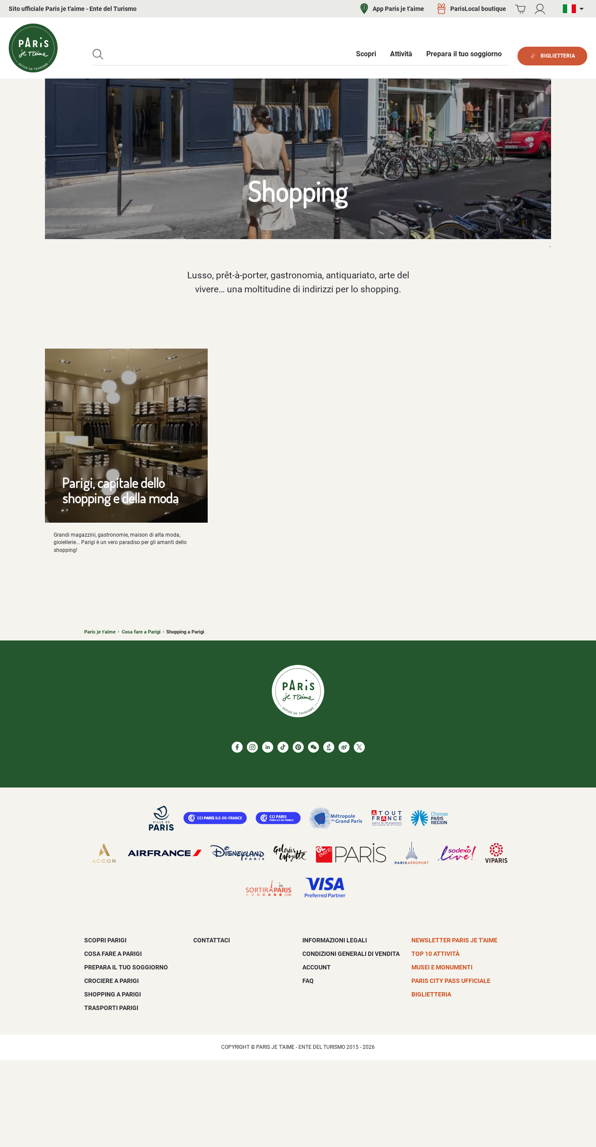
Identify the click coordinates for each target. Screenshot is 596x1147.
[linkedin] (267, 747)
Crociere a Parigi (111, 980)
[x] (359, 747)
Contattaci (211, 940)
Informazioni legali (334, 940)
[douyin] (328, 747)
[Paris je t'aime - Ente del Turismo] (33, 48)
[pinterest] (298, 747)
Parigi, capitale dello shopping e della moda (120, 490)
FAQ (308, 980)
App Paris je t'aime (398, 8)
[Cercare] (97, 54)
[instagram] (252, 747)
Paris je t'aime (100, 632)
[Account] (539, 8)
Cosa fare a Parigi (141, 632)
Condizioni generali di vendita (351, 953)
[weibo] (344, 747)
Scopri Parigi (105, 940)
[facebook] (237, 747)
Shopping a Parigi (112, 994)
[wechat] (313, 747)
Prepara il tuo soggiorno (126, 967)
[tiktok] (282, 747)
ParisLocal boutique (478, 8)
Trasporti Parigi (111, 1007)
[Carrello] (520, 8)
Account (316, 967)
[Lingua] (575, 9)
